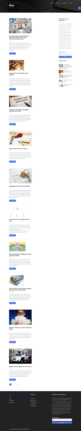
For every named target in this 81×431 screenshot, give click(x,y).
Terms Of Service (34, 402)
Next (17, 384)
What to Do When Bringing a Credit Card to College (20, 254)
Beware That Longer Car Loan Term (20, 366)
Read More (12, 53)
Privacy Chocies (33, 406)
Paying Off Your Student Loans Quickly (18, 74)
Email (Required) (62, 51)
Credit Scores (12, 222)
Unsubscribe (33, 404)
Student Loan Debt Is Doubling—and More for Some (19, 110)
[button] (79, 8)
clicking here (69, 48)
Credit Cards (12, 257)
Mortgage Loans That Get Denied (19, 186)
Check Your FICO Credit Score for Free (19, 220)
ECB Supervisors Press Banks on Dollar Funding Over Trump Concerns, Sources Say (19, 37)
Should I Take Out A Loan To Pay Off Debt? (20, 328)
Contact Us (33, 398)
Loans (11, 40)
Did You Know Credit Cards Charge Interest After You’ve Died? (20, 289)
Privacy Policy (67, 29)
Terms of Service (62, 29)
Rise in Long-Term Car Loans (18, 148)
